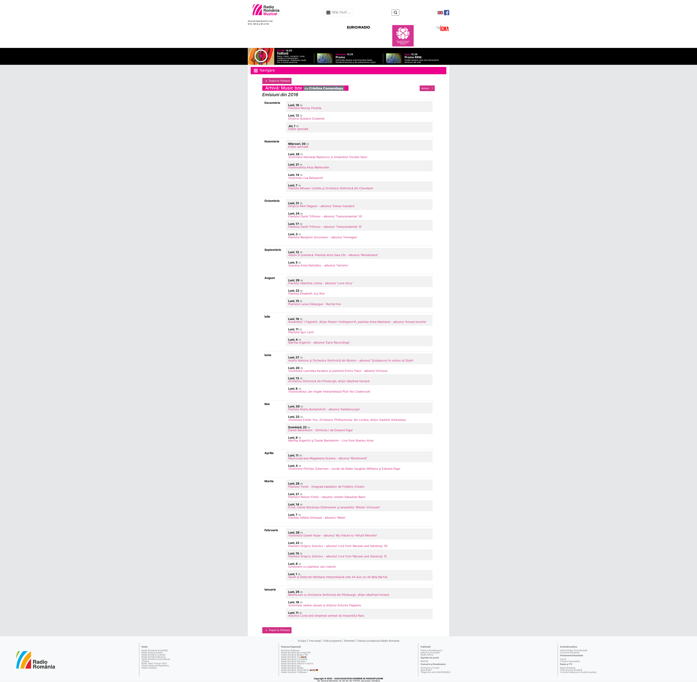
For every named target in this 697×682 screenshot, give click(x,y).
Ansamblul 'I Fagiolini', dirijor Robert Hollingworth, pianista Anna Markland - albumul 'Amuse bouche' (357, 322)
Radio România (567, 667)
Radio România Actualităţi (155, 650)
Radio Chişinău (149, 667)
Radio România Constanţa (294, 659)
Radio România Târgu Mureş (295, 670)
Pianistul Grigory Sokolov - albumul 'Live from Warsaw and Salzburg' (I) (337, 556)
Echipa (302, 640)
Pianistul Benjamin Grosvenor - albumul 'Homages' (322, 237)
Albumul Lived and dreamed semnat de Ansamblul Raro (326, 615)
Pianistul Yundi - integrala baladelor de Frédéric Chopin (326, 486)
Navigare (266, 70)
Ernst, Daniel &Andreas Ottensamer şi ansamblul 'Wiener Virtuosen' (334, 507)
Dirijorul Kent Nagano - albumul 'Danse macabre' (321, 206)
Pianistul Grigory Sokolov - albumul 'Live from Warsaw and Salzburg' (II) (338, 546)
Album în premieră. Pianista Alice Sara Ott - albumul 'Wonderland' (333, 255)
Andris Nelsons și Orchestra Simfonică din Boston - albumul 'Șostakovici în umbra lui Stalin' (351, 360)
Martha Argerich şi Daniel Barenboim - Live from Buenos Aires (331, 440)
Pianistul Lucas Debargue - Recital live (314, 304)
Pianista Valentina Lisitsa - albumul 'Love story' (320, 283)
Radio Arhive (427, 654)
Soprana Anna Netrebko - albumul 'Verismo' (318, 265)
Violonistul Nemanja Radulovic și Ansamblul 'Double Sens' (328, 157)
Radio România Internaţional (156, 659)
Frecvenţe (315, 640)
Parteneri (349, 640)
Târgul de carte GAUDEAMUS (436, 672)
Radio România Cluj (291, 657)
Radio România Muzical (154, 657)
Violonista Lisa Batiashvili (305, 178)
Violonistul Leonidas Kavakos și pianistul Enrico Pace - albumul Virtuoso (338, 371)
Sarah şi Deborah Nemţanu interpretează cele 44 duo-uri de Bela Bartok (338, 577)
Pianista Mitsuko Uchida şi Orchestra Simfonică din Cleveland (330, 188)
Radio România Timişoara (294, 672)
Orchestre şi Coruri (430, 667)
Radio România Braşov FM (294, 654)
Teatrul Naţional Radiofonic (155, 665)
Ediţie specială (298, 129)
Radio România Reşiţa (292, 667)
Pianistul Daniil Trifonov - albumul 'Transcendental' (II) (325, 216)
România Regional (290, 650)
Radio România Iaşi (290, 665)
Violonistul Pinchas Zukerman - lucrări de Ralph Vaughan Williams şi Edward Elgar (344, 468)
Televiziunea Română (571, 670)
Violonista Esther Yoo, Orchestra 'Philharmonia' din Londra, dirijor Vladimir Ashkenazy (347, 420)
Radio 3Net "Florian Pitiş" (154, 663)
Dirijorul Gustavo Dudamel (306, 118)
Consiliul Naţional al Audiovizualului (578, 672)
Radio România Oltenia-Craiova (297, 663)
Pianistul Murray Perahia (304, 108)
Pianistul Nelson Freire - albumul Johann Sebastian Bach (326, 497)
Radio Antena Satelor (152, 652)
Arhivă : (426, 88)
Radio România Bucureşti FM (295, 652)
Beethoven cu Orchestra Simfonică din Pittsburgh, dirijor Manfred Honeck (338, 595)
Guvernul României (569, 652)
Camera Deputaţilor (570, 661)
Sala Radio (426, 670)
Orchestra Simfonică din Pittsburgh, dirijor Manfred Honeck (329, 381)
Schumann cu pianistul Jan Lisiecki (312, 566)
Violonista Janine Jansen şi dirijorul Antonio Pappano (324, 605)
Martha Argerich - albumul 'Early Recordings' (319, 342)
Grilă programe (332, 640)
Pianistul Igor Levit (301, 332)
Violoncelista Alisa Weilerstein (308, 167)
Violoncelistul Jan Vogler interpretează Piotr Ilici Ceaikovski (329, 391)
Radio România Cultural (153, 654)
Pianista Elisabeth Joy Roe (306, 293)
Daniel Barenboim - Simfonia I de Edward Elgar (320, 430)
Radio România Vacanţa (293, 661)
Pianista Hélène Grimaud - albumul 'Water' (317, 517)
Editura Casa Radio (430, 652)
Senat (563, 659)
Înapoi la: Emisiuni (279, 80)
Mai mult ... (341, 12)
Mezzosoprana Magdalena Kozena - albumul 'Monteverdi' (327, 458)
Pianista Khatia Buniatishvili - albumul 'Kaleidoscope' (324, 409)
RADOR (424, 661)
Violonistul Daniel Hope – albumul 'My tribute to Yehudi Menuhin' (332, 535)
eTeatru (145, 661)
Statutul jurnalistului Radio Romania (378, 640)
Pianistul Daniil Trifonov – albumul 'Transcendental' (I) (325, 226)
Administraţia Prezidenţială (573, 650)
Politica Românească (431, 650)
